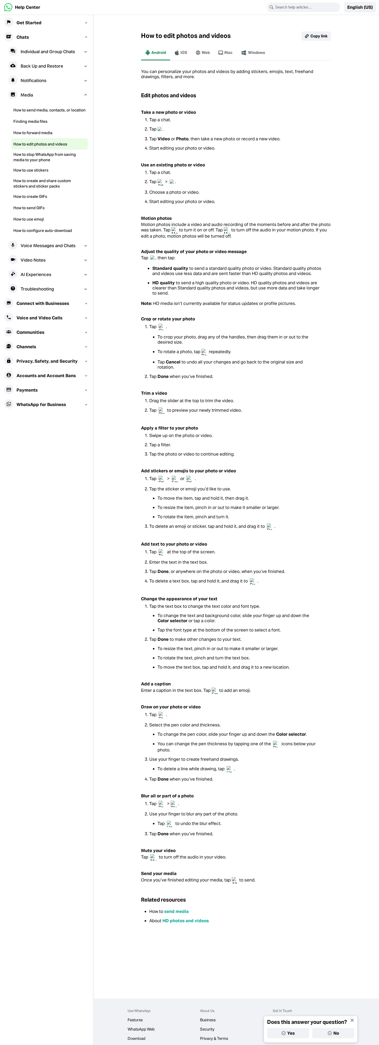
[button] (360, 7)
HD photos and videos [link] (185, 921)
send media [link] (176, 911)
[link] (22, 7)
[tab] (155, 52)
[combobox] (307, 7)
